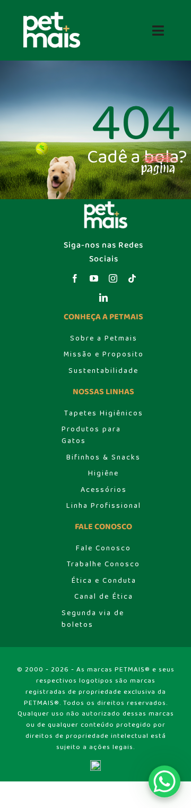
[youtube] (94, 278)
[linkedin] (103, 297)
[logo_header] (49, 14)
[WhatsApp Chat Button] (164, 781)
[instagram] (113, 278)
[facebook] (75, 278)
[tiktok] (132, 278)
